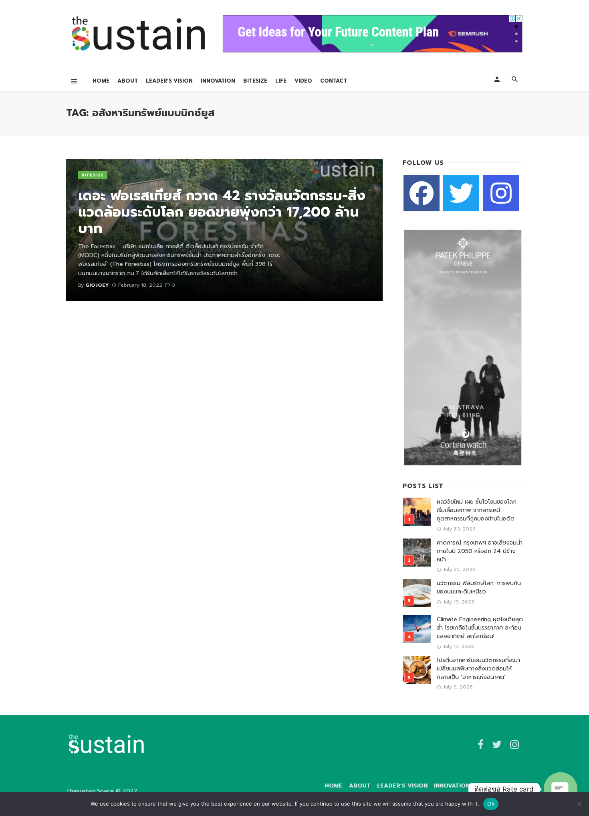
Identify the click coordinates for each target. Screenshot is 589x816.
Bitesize (255, 81)
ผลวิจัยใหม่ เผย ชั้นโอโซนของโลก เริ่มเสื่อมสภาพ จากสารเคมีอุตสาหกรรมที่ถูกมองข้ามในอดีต (476, 510)
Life (280, 81)
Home (101, 81)
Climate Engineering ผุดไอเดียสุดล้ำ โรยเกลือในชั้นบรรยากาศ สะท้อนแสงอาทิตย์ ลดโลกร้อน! (480, 627)
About (127, 81)
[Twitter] (461, 193)
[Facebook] (421, 193)
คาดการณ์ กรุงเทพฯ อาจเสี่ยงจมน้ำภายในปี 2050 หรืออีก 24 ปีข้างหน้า (479, 551)
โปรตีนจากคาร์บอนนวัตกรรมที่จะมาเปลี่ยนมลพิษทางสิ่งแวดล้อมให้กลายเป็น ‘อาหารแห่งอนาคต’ (478, 668)
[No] (579, 804)
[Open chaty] (560, 789)
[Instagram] (501, 193)
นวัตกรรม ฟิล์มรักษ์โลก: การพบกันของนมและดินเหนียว (479, 587)
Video (303, 81)
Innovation (218, 81)
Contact (333, 81)
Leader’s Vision (169, 81)
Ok (490, 803)
